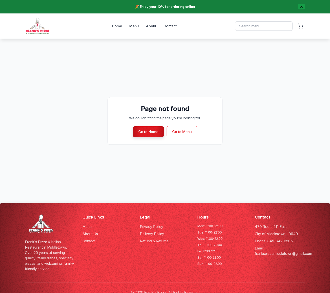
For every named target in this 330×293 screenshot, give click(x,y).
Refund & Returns (154, 241)
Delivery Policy (152, 234)
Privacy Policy (151, 226)
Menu (134, 26)
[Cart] (300, 26)
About (151, 26)
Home (117, 26)
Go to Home (148, 131)
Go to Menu (182, 131)
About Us (90, 234)
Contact (170, 26)
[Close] (301, 6)
